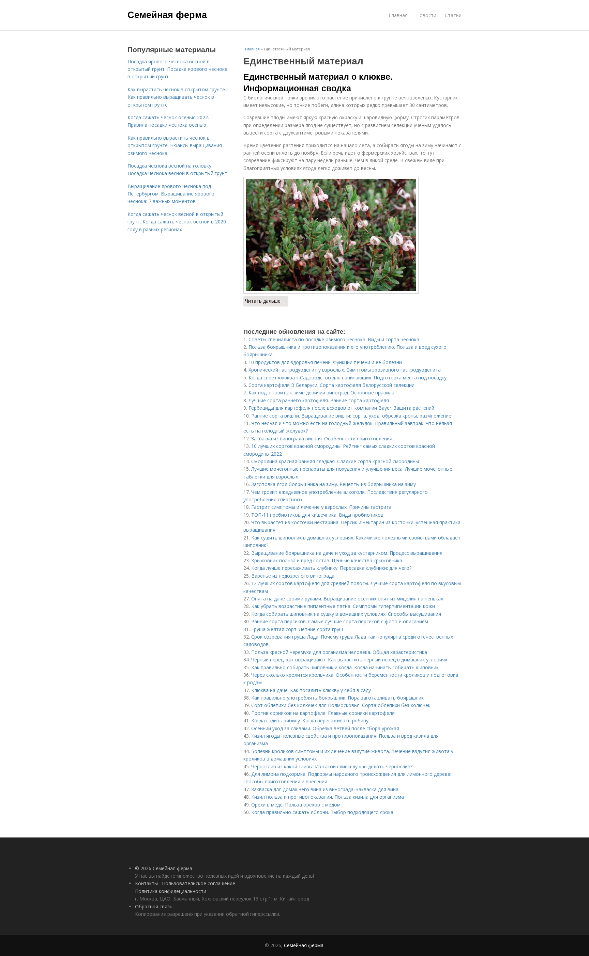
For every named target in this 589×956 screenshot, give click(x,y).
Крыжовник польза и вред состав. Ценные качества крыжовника (326, 560)
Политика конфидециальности (170, 891)
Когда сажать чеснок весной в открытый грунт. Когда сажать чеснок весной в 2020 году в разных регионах (176, 222)
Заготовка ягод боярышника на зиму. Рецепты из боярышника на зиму (333, 484)
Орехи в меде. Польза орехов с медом (296, 804)
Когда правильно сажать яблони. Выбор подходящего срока (322, 812)
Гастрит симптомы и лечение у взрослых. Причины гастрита (321, 507)
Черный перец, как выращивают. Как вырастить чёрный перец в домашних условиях (349, 659)
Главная (398, 15)
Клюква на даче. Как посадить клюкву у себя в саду (311, 690)
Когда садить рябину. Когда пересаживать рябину (309, 720)
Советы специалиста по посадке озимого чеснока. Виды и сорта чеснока (333, 339)
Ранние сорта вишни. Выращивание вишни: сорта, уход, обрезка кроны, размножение (351, 415)
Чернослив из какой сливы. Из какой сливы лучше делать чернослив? (331, 766)
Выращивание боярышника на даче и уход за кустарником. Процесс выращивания (346, 553)
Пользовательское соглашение (198, 883)
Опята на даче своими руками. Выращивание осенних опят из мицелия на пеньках (347, 598)
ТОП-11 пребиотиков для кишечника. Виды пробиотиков (317, 515)
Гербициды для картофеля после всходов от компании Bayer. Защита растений (341, 408)
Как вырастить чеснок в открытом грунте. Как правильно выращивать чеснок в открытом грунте (176, 97)
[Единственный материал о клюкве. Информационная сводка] (352, 235)
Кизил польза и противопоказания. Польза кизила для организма (327, 797)
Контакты (146, 883)
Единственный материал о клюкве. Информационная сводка (318, 82)
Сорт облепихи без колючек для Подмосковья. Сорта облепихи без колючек (341, 705)
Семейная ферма (167, 14)
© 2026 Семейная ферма (163, 868)
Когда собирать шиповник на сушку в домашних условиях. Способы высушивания (346, 614)
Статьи (453, 15)
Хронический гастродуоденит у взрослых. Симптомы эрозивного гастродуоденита (344, 369)
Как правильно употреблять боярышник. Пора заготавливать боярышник (337, 697)
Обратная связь (153, 906)
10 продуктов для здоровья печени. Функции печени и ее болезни (325, 362)
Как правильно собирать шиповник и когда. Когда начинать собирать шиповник (345, 667)
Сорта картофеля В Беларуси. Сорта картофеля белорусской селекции (331, 385)
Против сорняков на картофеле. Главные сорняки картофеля (323, 713)
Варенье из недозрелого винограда (292, 576)
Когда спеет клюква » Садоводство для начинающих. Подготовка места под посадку (347, 377)
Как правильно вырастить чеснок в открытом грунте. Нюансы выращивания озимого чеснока (174, 145)
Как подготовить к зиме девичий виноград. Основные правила (321, 392)
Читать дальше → (266, 301)
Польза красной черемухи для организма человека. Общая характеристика (339, 652)
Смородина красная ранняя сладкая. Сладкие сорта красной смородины (335, 461)
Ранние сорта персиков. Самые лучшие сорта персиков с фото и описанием (339, 621)
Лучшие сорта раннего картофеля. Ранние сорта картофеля (318, 400)
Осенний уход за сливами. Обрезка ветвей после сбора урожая (325, 728)
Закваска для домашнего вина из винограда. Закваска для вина (324, 789)
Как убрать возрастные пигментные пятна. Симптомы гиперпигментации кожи (343, 606)
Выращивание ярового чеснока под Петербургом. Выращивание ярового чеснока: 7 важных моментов (170, 194)
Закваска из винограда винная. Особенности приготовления (321, 438)
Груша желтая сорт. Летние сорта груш (297, 629)
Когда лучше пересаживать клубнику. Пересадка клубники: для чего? (331, 568)
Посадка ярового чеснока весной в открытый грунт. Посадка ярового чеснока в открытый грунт (177, 69)
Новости (426, 15)
